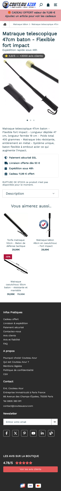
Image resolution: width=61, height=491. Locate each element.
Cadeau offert (11, 319)
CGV (5, 374)
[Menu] (55, 5)
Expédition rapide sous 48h (19, 50)
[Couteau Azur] (20, 4)
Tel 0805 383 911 (12, 401)
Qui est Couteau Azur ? (16, 362)
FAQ (5, 343)
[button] (54, 422)
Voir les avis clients (30, 469)
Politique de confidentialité (18, 370)
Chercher (41, 5)
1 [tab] (27, 120)
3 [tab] (33, 120)
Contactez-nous (12, 331)
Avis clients (9, 335)
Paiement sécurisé (13, 327)
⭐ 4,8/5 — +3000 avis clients (24, 55)
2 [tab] (30, 120)
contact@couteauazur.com (18, 406)
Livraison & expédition (15, 323)
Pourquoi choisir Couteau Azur (20, 358)
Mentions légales (12, 366)
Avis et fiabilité (11, 339)
